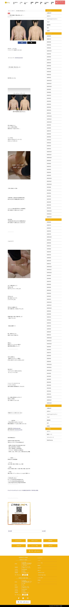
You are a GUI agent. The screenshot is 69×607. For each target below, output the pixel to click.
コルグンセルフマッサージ (52, 18)
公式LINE (23, 590)
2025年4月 (49, 68)
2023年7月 (49, 130)
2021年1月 (49, 394)
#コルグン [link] (10, 490)
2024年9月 (49, 89)
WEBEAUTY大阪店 (23, 557)
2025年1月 (49, 77)
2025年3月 (49, 71)
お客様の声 (37, 3)
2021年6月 (49, 193)
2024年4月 (49, 104)
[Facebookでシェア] (22, 43)
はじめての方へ (15, 3)
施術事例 (32, 3)
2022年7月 (49, 166)
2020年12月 (49, 397)
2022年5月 (49, 172)
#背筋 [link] (37, 490)
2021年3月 (49, 202)
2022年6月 (49, 169)
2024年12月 (49, 80)
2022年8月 (49, 163)
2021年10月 (49, 184)
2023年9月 (49, 311)
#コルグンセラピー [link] (18, 490)
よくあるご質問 (47, 3)
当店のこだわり (34, 540)
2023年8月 (49, 314)
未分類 (48, 30)
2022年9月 (49, 160)
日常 (48, 27)
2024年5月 (49, 101)
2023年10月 (49, 122)
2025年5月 (49, 65)
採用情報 (52, 3)
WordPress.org (50, 440)
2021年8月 (49, 190)
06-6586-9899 (24, 569)
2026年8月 (49, 36)
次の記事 (43, 531)
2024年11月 (49, 83)
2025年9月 (49, 53)
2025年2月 (49, 74)
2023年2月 (49, 145)
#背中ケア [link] (30, 490)
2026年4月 (49, 47)
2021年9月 (49, 187)
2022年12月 (49, 151)
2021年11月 (49, 181)
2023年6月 (49, 133)
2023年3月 (49, 142)
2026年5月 (49, 231)
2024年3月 (49, 107)
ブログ (9, 13)
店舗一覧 (41, 3)
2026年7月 (49, 39)
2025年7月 (49, 59)
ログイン (48, 431)
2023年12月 (49, 116)
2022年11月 (49, 154)
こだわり (21, 3)
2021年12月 (49, 178)
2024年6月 (49, 98)
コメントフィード (50, 437)
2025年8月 (49, 56)
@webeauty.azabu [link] (18, 429)
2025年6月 (49, 62)
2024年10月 (49, 86)
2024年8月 (49, 92)
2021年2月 (49, 205)
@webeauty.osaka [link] (18, 57)
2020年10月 (49, 216)
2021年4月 (49, 199)
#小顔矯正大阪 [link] (25, 490)
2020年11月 (49, 213)
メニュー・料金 (26, 3)
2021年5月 (49, 196)
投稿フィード (49, 434)
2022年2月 (49, 175)
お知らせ (48, 411)
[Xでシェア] (31, 43)
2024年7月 (49, 95)
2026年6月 (49, 228)
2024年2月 (49, 110)
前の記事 (10, 531)
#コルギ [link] (13, 490)
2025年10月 (49, 50)
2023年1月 (49, 148)
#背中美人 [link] (34, 490)
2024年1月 (49, 113)
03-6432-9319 (24, 589)
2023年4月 (49, 139)
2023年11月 (49, 119)
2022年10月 (49, 157)
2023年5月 (49, 136)
